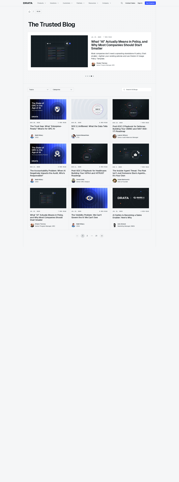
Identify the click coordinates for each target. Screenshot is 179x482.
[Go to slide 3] (89, 76)
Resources (92, 3)
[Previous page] (77, 236)
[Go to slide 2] (87, 76)
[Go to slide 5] (93, 76)
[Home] (29, 12)
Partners (79, 3)
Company (105, 3)
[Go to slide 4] (91, 76)
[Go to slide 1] (85, 76)
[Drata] (27, 3)
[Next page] (102, 236)
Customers (66, 3)
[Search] (122, 3)
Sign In (140, 3)
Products (40, 3)
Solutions (53, 3)
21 (96, 236)
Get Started (150, 3)
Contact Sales (130, 3)
